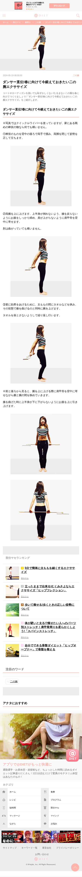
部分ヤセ (55, 808)
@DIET (41, 15)
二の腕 (38, 22)
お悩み (54, 823)
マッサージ (15, 816)
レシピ (13, 800)
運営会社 (46, 848)
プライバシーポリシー (67, 848)
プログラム (56, 800)
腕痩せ (28, 22)
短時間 (13, 808)
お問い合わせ (42, 854)
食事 (53, 792)
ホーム (13, 792)
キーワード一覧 (29, 848)
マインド (55, 816)
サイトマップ (10, 848)
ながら (13, 823)
